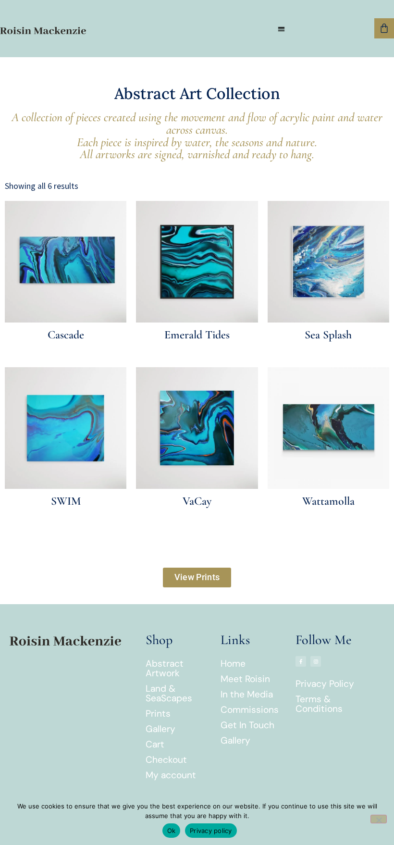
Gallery (160, 729)
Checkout (166, 760)
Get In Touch (247, 725)
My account (171, 775)
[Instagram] (315, 661)
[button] (281, 28)
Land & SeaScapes (169, 693)
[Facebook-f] (301, 661)
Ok (171, 830)
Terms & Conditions (319, 704)
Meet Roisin (245, 679)
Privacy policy (211, 830)
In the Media (247, 694)
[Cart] (384, 28)
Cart (155, 744)
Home (233, 664)
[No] (378, 819)
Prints (158, 714)
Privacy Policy (325, 684)
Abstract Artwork (165, 668)
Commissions (250, 710)
